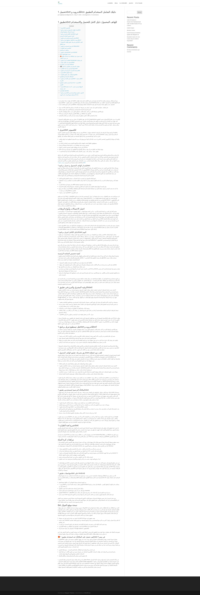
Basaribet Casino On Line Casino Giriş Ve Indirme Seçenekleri (133, 38)
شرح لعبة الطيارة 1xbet (65, 48)
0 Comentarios (95, 15)
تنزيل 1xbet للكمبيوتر (65, 28)
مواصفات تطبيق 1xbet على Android (68, 52)
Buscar (139, 12)
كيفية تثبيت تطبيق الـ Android (67, 64)
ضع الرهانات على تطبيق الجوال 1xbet (68, 74)
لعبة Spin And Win (64, 91)
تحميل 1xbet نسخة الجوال (66, 72)
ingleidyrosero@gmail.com (66, 15)
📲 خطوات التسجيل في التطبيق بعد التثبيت (70, 66)
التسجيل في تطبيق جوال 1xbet (67, 62)
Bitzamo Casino (131, 30)
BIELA (116, 3)
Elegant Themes (69, 593)
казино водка (130, 28)
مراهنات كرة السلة (64, 50)
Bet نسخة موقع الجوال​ (65, 54)
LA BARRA (110, 3)
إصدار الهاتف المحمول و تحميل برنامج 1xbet (70, 30)
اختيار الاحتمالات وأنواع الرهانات (67, 32)
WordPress (87, 593)
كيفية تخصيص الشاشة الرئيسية (67, 36)
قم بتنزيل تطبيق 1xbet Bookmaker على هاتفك (71, 60)
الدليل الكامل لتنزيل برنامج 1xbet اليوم (69, 34)
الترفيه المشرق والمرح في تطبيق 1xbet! (69, 38)
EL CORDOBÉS (123, 3)
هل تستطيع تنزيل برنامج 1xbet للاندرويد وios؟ (70, 40)
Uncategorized (86, 15)
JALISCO (131, 3)
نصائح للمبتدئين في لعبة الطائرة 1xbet (69, 68)
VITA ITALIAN (138, 3)
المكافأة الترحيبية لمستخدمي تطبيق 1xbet (69, 46)
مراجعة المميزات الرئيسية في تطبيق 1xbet (70, 70)
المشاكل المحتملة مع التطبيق (66, 76)
